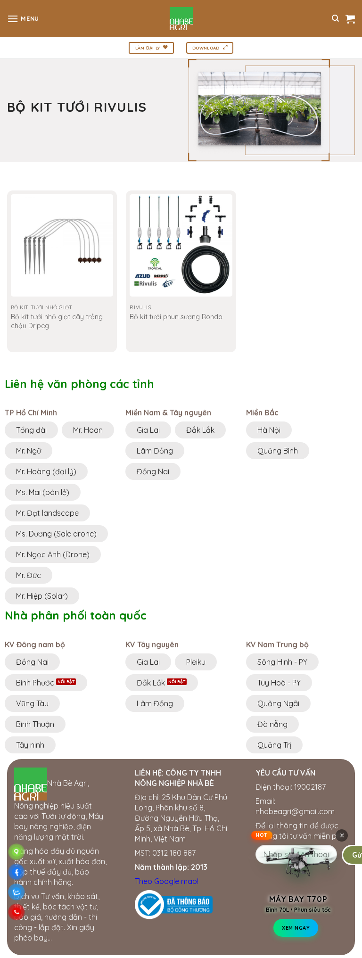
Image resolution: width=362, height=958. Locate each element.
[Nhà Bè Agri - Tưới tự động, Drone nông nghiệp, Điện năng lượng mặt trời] (181, 18)
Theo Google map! (166, 881)
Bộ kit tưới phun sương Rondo (176, 317)
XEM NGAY (296, 929)
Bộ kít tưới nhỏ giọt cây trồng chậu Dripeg (57, 321)
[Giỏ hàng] (350, 19)
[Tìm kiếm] (335, 18)
